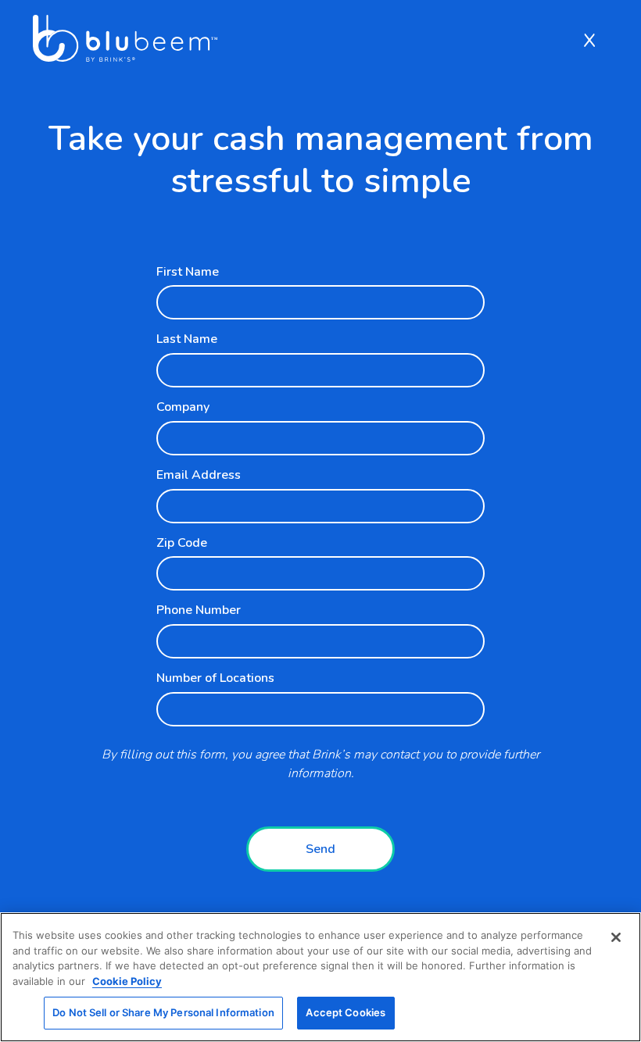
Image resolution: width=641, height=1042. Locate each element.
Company (182, 407)
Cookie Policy (127, 981)
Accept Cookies (345, 1012)
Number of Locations (215, 678)
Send (320, 849)
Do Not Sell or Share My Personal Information (163, 1012)
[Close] (616, 937)
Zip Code (181, 542)
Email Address (198, 475)
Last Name (186, 339)
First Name (187, 271)
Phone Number (198, 610)
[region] (320, 977)
